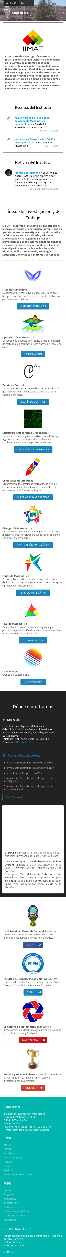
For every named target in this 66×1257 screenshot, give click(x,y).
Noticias (8, 1161)
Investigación (11, 1153)
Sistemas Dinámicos (33, 306)
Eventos (8, 1166)
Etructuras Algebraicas (33, 449)
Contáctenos (11, 1219)
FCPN (30, 992)
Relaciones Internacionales (18, 1174)
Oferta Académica (13, 1157)
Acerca (7, 1144)
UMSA (30, 944)
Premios (30, 1087)
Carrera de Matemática (16, 1117)
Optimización (33, 354)
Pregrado (9, 1194)
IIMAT (13, 3)
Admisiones (10, 1198)
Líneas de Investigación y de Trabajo (33, 214)
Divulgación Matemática (33, 544)
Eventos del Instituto (33, 107)
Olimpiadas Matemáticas (33, 497)
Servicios (8, 1170)
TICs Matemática (33, 640)
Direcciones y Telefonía (16, 1211)
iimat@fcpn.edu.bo (20, 742)
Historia (8, 1149)
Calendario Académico (16, 1215)
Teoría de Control (33, 401)
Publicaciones (11, 1207)
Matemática (30, 1040)
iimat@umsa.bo (41, 1129)
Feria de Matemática (33, 592)
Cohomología (33, 681)
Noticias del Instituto (33, 162)
